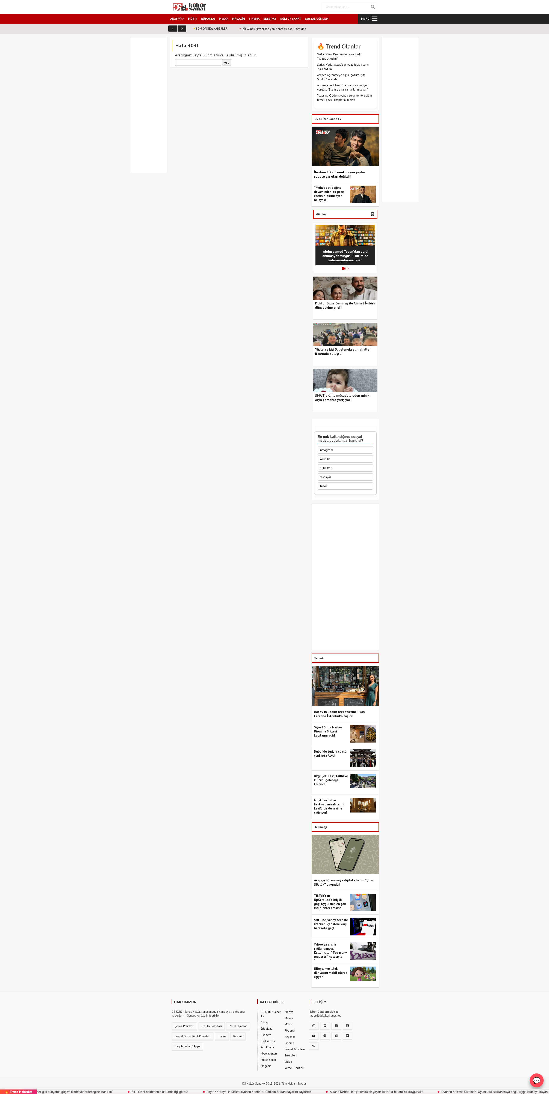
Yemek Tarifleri (294, 1068)
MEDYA (223, 19)
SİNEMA (254, 19)
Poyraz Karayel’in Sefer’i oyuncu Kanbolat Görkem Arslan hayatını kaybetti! (216, 1092)
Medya (289, 1012)
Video (288, 1062)
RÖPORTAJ (208, 19)
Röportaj (290, 1030)
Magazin (266, 1066)
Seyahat (290, 1037)
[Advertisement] (151, 107)
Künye (222, 1036)
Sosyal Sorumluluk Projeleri (192, 1036)
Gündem (266, 1035)
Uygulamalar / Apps (187, 1046)
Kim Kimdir (267, 1047)
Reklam (238, 1036)
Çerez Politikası (184, 1026)
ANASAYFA (177, 19)
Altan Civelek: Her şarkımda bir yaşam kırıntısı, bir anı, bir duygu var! (333, 1092)
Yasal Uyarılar (238, 1026)
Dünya (264, 1022)
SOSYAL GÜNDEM (317, 19)
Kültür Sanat (268, 1060)
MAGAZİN (238, 19)
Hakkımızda (268, 1041)
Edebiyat (266, 1028)
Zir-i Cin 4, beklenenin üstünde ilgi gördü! (116, 1092)
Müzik (288, 1024)
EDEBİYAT (269, 19)
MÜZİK (192, 19)
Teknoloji (290, 1055)
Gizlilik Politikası (212, 1026)
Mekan (289, 1018)
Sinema (289, 1043)
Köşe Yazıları (269, 1053)
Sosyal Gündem (295, 1049)
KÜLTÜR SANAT (290, 19)
